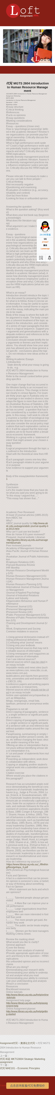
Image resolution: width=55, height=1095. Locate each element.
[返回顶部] (50, 257)
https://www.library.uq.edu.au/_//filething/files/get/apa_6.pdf (27, 866)
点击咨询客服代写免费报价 (27, 1085)
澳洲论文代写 (27, 1043)
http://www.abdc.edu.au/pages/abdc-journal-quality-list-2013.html (27, 526)
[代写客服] (41, 257)
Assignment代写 (9, 1043)
